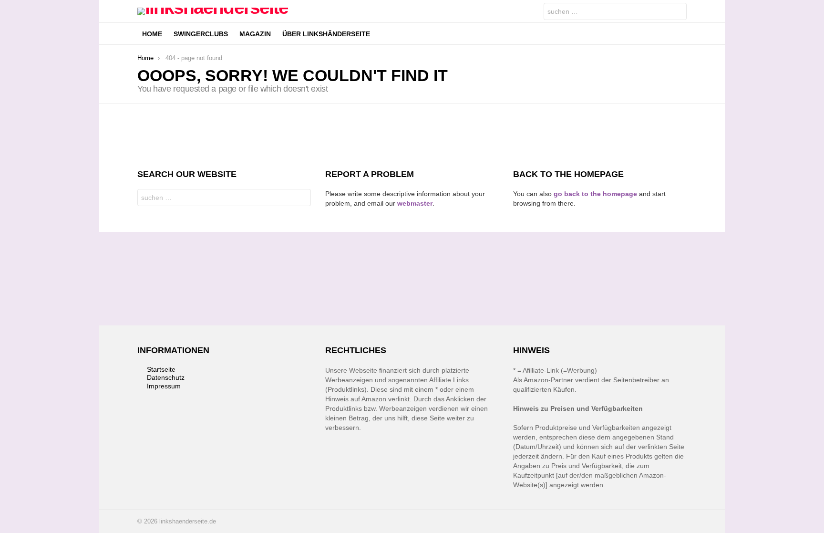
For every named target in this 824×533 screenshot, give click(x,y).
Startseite (161, 369)
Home (152, 34)
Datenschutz (166, 377)
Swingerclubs (201, 34)
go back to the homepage (595, 194)
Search (677, 12)
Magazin (255, 34)
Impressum (164, 386)
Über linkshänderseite (326, 34)
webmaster (415, 203)
